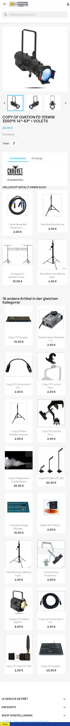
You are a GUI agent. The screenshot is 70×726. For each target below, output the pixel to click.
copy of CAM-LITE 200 (51, 478)
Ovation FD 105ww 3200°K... (19, 621)
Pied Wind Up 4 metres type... (52, 275)
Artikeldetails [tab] (18, 158)
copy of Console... (18, 337)
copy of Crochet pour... (51, 386)
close (5, 724)
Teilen (14, 143)
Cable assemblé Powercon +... (18, 226)
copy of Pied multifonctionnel (19, 433)
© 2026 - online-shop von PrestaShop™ (25, 721)
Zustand (12, 179)
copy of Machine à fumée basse (18, 480)
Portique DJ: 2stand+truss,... (17, 275)
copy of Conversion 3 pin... (19, 386)
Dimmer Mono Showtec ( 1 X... (51, 339)
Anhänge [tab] (36, 158)
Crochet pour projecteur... (51, 574)
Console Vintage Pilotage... (18, 527)
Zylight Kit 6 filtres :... (51, 525)
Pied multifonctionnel (52, 224)
